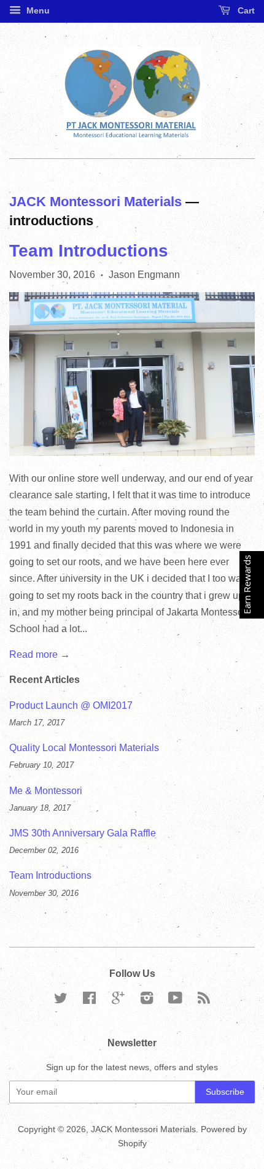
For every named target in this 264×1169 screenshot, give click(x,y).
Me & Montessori (45, 790)
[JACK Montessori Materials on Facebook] (89, 1000)
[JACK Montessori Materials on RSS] (204, 1000)
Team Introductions (88, 250)
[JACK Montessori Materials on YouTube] (175, 1000)
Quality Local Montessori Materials (84, 748)
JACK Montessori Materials (95, 201)
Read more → (39, 654)
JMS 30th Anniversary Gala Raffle (82, 833)
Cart (245, 10)
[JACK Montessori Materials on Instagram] (146, 1000)
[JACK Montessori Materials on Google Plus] (118, 1000)
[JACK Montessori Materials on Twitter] (61, 1000)
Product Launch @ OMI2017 (71, 705)
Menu (37, 10)
